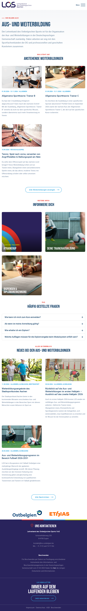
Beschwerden (56, 607)
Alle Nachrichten (42, 497)
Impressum (30, 607)
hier (54, 568)
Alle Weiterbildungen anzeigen (42, 190)
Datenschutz (40, 607)
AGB (48, 607)
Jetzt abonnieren (42, 598)
